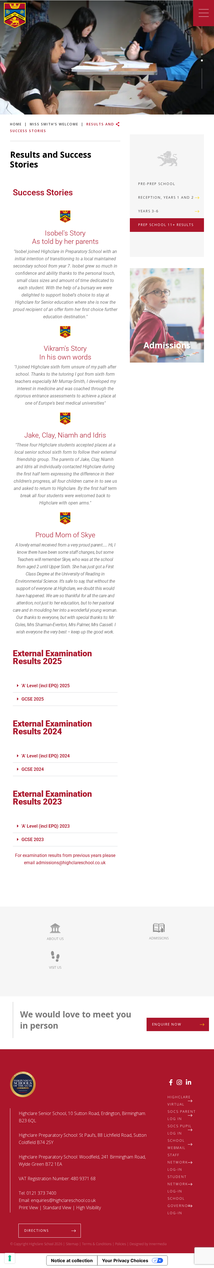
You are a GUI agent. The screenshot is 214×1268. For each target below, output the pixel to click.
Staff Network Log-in (177, 1162)
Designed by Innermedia (148, 1244)
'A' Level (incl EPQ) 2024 (45, 756)
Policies (120, 1244)
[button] (65, 686)
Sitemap (72, 1244)
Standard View (57, 1207)
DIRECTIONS (36, 1230)
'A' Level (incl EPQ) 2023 (45, 826)
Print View (28, 1207)
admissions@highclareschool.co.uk (71, 862)
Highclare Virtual (179, 1101)
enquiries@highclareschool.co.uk (63, 1200)
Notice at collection (72, 1260)
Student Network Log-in (177, 1184)
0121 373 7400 (41, 1193)
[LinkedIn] (188, 1082)
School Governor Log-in (179, 1205)
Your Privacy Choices (125, 1260)
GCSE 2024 (32, 769)
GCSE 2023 (32, 839)
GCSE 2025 (32, 699)
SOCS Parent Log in (181, 1115)
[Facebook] (171, 1082)
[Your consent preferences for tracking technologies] (9, 1258)
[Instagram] (179, 1082)
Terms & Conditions (96, 1244)
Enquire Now (166, 1024)
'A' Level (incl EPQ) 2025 (45, 685)
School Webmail (176, 1144)
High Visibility (88, 1207)
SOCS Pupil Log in (179, 1130)
